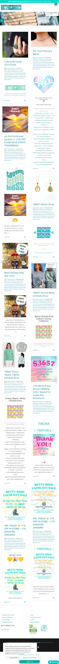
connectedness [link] (14, 71)
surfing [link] (20, 78)
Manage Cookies (14, 657)
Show (53, 662)
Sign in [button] (29, 661)
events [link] (13, 73)
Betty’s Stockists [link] (34, 622)
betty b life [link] (7, 71)
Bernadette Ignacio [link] (10, 68)
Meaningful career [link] (10, 74)
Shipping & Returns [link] (7, 622)
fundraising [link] (17, 73)
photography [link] (14, 76)
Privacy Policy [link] (20, 653)
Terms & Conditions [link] (7, 617)
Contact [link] (32, 619)
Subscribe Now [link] (5, 629)
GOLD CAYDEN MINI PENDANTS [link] (44, 253)
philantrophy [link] (7, 76)
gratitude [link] (23, 73)
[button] (52, 13)
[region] (20, 652)
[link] (2, 21)
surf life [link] (11, 78)
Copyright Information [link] (8, 615)
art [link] (16, 69)
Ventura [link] (9, 79)
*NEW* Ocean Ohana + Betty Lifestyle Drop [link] (11, 374)
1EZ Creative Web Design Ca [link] (47, 642)
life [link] (5, 74)
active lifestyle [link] (11, 69)
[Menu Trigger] (55, 4)
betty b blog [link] (20, 69)
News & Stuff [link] (19, 74)
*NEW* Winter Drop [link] (43, 204)
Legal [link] (31, 615)
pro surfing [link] (20, 76)
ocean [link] (23, 74)
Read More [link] (7, 100)
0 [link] (25, 100)
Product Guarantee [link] (35, 617)
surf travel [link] (15, 78)
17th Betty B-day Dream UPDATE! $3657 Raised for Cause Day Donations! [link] (42, 391)
